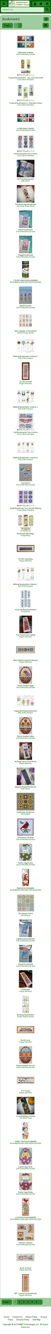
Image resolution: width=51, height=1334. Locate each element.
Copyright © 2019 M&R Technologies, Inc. (21, 1324)
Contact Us (17, 1317)
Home (6, 1317)
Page (6, 25)
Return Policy (31, 1317)
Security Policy (22, 1320)
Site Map (37, 1320)
